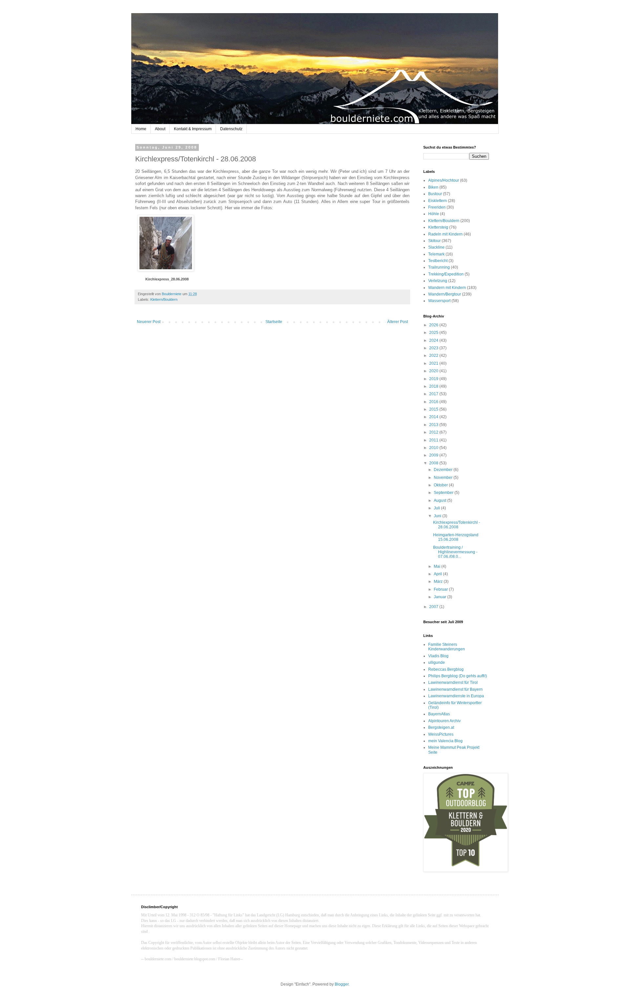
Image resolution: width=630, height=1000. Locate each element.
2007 (434, 606)
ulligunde (436, 662)
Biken (433, 187)
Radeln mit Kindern (445, 234)
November (443, 477)
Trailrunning (439, 267)
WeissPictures (440, 734)
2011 (434, 440)
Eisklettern (437, 200)
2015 (434, 409)
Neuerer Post (148, 321)
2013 (434, 424)
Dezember (443, 469)
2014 (434, 417)
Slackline (436, 247)
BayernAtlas (439, 714)
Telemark (436, 254)
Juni (438, 516)
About (160, 129)
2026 (434, 325)
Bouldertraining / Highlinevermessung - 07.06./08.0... (455, 552)
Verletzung (437, 280)
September (444, 492)
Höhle (433, 214)
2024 (434, 340)
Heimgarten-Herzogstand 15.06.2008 (455, 537)
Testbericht (438, 260)
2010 (434, 447)
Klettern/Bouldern (164, 299)
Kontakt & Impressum (193, 129)
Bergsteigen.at (441, 727)
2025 (434, 332)
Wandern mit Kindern (447, 287)
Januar (440, 597)
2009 (434, 455)
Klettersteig (438, 227)
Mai (437, 566)
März (439, 581)
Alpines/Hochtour (443, 180)
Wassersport (439, 300)
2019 (434, 379)
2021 (434, 363)
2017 (434, 394)
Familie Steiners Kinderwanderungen (446, 646)
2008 (434, 463)
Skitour (434, 240)
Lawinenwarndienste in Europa (456, 696)
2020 (434, 371)
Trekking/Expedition (446, 274)
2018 (434, 386)
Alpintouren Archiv (444, 721)
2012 (434, 432)
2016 (434, 401)
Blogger (341, 984)
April (438, 574)
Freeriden (437, 207)
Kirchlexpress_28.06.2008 (167, 279)
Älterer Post (397, 321)
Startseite (273, 321)
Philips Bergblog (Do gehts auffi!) (457, 676)
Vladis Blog (438, 656)
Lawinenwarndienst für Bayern (455, 689)
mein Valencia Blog (445, 741)
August (440, 500)
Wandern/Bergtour (444, 294)
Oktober (441, 485)
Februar (441, 589)
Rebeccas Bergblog (446, 669)
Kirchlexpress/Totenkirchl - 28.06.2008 (456, 524)
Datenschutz (231, 129)
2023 (434, 348)
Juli (437, 508)
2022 (434, 355)
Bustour (435, 194)
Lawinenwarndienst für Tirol (453, 682)
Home (141, 129)
